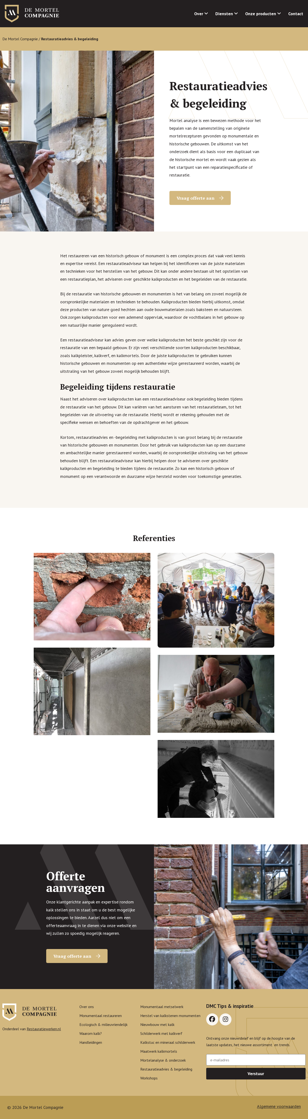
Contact (295, 13)
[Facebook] (212, 1019)
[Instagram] (225, 1019)
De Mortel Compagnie (20, 38)
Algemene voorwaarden (279, 1106)
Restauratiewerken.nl (44, 1028)
